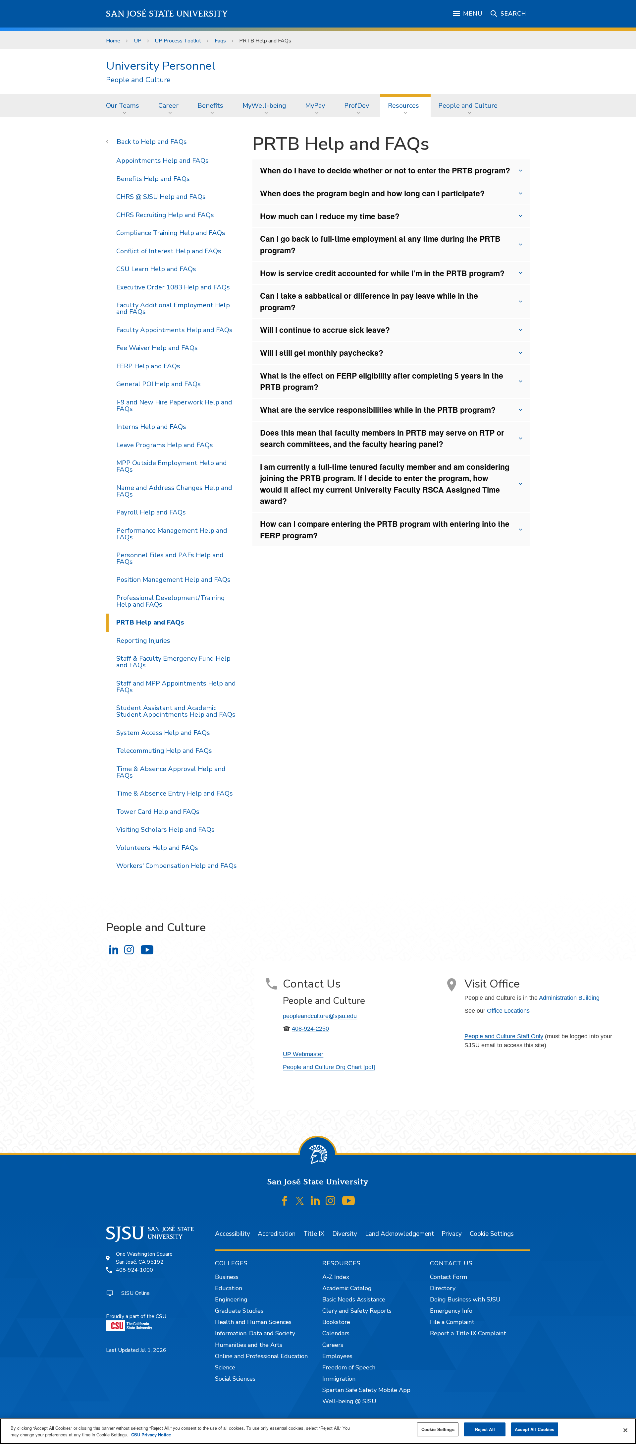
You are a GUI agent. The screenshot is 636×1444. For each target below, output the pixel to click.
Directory (442, 1288)
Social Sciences (235, 1379)
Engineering (231, 1299)
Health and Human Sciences (253, 1322)
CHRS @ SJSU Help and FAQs (161, 196)
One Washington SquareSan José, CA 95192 (144, 1258)
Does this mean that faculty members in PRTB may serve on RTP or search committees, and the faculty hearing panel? (382, 438)
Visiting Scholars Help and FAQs (165, 829)
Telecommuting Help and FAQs (164, 750)
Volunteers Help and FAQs (157, 847)
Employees (337, 1356)
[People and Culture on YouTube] (146, 949)
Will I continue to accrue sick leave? (325, 329)
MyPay (315, 105)
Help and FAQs (164, 141)
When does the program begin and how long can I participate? (372, 193)
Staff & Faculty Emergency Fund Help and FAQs (173, 662)
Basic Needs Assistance (353, 1299)
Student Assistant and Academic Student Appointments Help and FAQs (176, 711)
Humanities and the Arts (248, 1345)
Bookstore (336, 1322)
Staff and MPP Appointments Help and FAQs (176, 686)
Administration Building (569, 997)
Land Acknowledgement (399, 1234)
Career (168, 105)
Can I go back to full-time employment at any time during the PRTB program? (380, 244)
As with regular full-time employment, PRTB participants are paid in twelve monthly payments (377, 356)
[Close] (625, 1430)
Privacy (452, 1234)
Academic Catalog (347, 1288)
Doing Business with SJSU (465, 1299)
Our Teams (122, 105)
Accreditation (276, 1234)
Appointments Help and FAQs (162, 160)
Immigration (338, 1379)
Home (113, 40)
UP (137, 40)
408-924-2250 (310, 1028)
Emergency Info (451, 1311)
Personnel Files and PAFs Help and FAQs (170, 558)
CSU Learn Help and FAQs (156, 269)
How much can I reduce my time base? (329, 216)
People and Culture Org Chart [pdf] (329, 1067)
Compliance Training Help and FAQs (170, 232)
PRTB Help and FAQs (150, 622)
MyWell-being (264, 105)
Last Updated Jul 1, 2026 (136, 1350)
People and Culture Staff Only (503, 1036)
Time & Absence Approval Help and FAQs (171, 772)
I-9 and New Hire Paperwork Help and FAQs (174, 405)
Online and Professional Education (261, 1356)
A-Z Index (335, 1277)
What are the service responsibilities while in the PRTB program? (378, 409)
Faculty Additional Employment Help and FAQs (173, 308)
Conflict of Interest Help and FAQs (168, 251)
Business (226, 1277)
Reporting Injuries (143, 640)
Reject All (485, 1429)
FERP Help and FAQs (148, 366)
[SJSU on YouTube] (348, 1201)
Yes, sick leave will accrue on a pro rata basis (329, 333)
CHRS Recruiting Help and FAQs (165, 215)
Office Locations (508, 1010)
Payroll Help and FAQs (151, 512)
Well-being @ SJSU (349, 1401)
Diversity (344, 1234)
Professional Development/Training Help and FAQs (170, 601)
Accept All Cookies (534, 1429)
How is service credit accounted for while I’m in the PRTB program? (382, 273)
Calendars (335, 1333)
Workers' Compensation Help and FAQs (176, 865)
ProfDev (356, 105)
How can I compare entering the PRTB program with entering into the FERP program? (384, 529)
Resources (403, 105)
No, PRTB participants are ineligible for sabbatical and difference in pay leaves (385, 304)
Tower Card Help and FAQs (157, 811)
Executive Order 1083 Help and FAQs (173, 287)
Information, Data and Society (255, 1333)
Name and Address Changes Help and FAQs (174, 491)
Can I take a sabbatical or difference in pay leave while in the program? (369, 301)
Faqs (220, 40)
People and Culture (138, 80)
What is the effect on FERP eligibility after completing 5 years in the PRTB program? (381, 381)
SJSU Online (135, 1293)
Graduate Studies (239, 1311)
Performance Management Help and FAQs (171, 534)
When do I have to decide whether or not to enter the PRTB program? (385, 170)
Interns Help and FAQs (151, 426)
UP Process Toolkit (178, 40)
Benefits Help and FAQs (153, 178)
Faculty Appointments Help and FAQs (174, 330)
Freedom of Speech (348, 1367)
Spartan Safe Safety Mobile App (366, 1390)
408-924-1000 (134, 1270)
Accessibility (232, 1234)
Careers (332, 1345)
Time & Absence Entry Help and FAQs (174, 793)
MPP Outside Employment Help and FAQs (171, 466)
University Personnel (160, 66)
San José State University (167, 14)
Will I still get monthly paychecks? (321, 352)
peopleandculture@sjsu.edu (320, 1016)
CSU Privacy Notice (151, 1434)
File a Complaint (452, 1322)
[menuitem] (124, 105)
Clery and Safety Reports (357, 1311)
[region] (318, 1431)
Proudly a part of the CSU (136, 1316)
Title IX (313, 1234)
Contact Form (448, 1277)
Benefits (210, 105)
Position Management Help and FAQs (173, 579)
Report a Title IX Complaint (468, 1333)
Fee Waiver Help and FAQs (157, 347)
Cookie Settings (492, 1234)
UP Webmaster (303, 1054)
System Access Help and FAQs (163, 732)
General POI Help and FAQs (158, 384)
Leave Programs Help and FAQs (164, 445)
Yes (378, 441)
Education (228, 1288)
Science (225, 1367)
